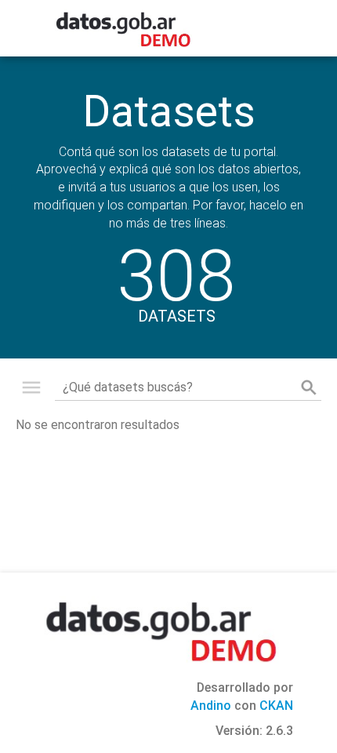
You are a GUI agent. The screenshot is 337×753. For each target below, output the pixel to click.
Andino (210, 705)
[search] (308, 387)
